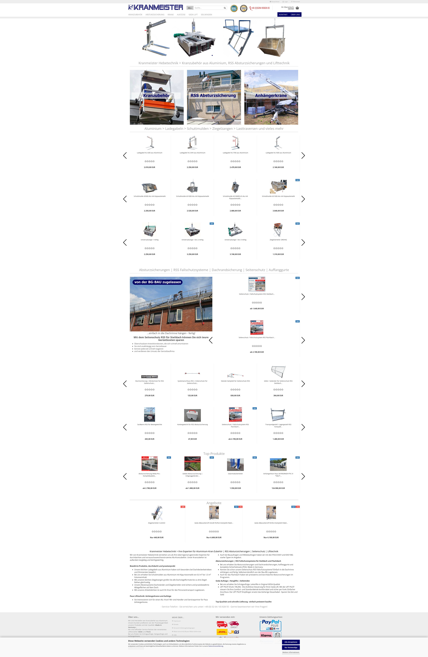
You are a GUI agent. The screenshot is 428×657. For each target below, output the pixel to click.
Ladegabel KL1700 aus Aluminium (235, 153)
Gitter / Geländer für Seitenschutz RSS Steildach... (278, 382)
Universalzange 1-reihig (149, 240)
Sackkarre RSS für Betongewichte (149, 424)
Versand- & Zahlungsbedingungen (184, 628)
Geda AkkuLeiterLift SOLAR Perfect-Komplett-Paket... (213, 523)
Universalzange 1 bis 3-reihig (235, 240)
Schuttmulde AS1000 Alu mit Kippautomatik (192, 196)
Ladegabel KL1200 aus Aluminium (149, 153)
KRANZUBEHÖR (135, 14)
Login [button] (286, 2)
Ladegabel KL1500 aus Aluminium (278, 153)
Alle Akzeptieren (291, 642)
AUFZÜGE (181, 14)
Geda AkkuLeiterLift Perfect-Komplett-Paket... (271, 523)
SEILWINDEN (206, 14)
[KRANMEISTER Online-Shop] (155, 7)
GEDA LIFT (193, 14)
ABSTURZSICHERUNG (155, 14)
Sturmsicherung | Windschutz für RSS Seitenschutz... (149, 382)
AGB (175, 635)
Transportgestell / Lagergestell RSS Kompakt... (278, 425)
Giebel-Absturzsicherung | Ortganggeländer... (193, 475)
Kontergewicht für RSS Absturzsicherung (192, 424)
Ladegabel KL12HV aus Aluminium (192, 153)
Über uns (295, 14)
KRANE (171, 14)
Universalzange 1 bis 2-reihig (192, 240)
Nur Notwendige (291, 647)
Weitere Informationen (290, 652)
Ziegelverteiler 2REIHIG (278, 240)
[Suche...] (225, 8)
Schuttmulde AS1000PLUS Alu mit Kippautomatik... (235, 197)
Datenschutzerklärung (215, 646)
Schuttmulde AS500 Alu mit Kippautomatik (150, 196)
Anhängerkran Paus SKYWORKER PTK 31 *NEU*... (278, 475)
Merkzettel (296, 2)
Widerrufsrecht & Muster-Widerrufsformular (187, 631)
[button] (274, 1)
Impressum (177, 621)
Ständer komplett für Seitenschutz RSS (235, 381)
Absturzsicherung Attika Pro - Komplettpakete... (149, 475)
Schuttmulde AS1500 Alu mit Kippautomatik (278, 196)
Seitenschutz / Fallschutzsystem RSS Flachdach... (257, 337)
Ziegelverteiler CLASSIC (156, 523)
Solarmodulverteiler (235, 474)
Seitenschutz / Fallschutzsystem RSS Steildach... (257, 294)
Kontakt (283, 14)
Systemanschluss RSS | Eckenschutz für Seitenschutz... (192, 382)
